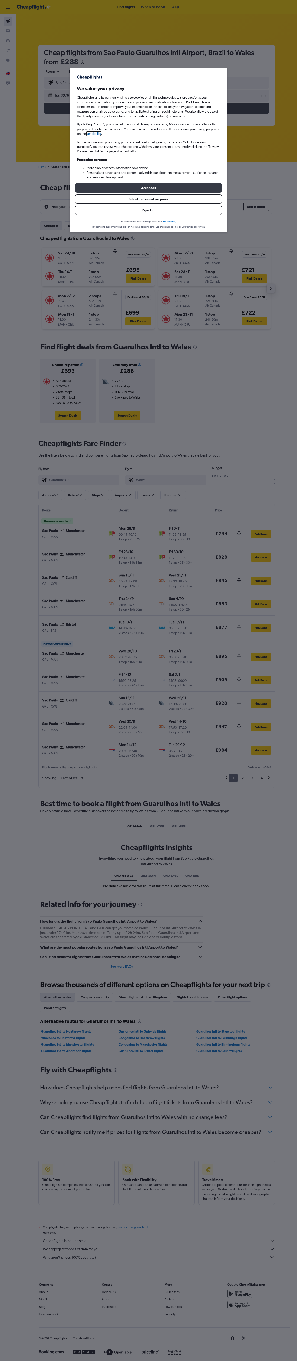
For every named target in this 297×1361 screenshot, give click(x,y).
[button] (148, 188)
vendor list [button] (94, 133)
